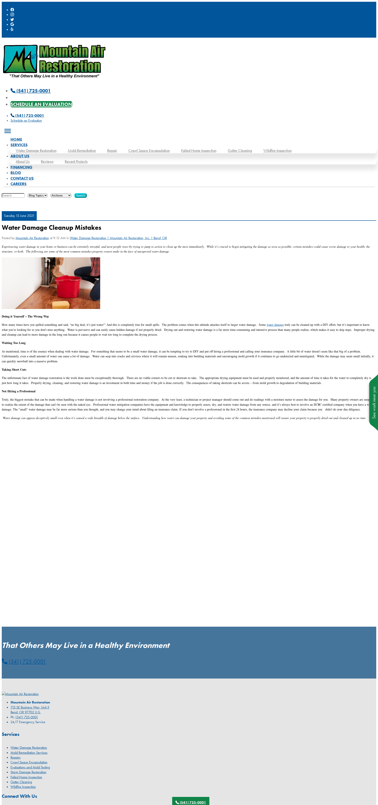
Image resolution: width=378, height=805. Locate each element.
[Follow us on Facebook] (12, 9)
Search (80, 195)
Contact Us (22, 178)
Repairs (15, 757)
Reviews (47, 161)
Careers (18, 183)
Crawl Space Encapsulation (149, 150)
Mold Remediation (82, 150)
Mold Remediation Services (28, 752)
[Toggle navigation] (7, 131)
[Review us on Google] (12, 24)
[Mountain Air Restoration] (54, 80)
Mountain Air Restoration (32, 238)
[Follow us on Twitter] (12, 19)
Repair (112, 150)
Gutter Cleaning (240, 150)
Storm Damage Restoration (28, 772)
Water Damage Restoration (36, 150)
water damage (275, 325)
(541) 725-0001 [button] (26, 661)
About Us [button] (19, 155)
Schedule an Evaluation (41, 104)
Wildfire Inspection (277, 150)
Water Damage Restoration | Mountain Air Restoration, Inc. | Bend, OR (118, 238)
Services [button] (19, 144)
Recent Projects (76, 161)
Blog (15, 172)
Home (16, 139)
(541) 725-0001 (29, 115)
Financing (21, 167)
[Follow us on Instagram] (12, 14)
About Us (23, 161)
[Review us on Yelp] (12, 29)
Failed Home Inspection (198, 150)
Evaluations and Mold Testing (30, 767)
